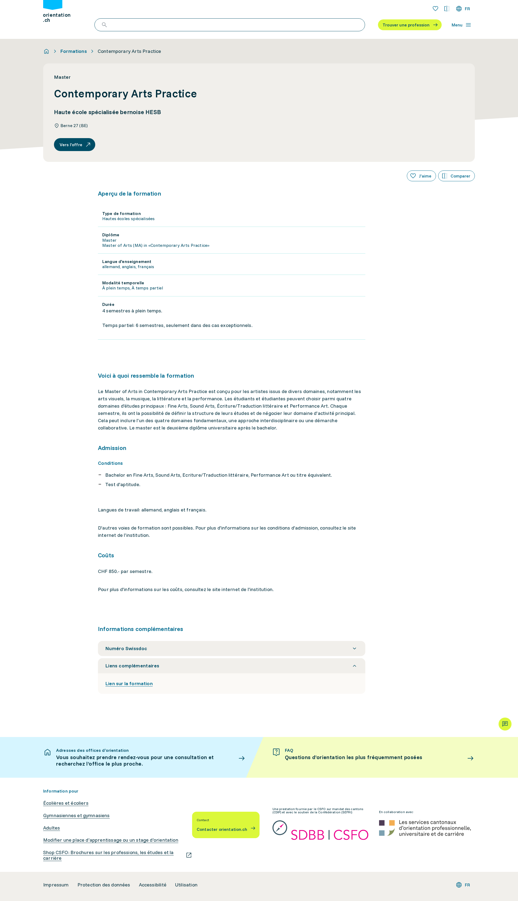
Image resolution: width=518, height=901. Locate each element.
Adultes (51, 828)
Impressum (56, 885)
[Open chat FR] (505, 724)
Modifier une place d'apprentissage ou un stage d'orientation (110, 840)
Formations (73, 51)
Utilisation (186, 885)
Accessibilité (152, 885)
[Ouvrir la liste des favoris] (435, 8)
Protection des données (103, 885)
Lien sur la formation (129, 683)
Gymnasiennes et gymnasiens (76, 815)
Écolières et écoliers (65, 803)
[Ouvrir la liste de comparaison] (446, 8)
